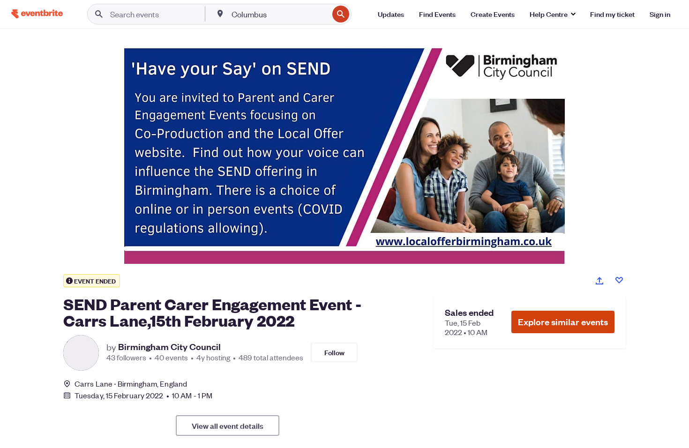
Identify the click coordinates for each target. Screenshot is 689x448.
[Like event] (619, 280)
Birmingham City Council (169, 347)
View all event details (227, 425)
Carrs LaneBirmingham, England (131, 383)
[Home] (37, 14)
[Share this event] (599, 280)
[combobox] (279, 14)
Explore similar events (563, 322)
